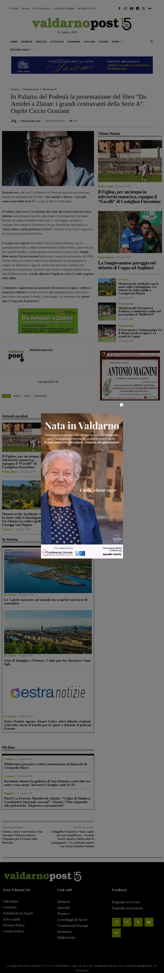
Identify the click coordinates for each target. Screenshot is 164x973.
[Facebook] (119, 9)
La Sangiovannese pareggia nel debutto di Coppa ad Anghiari (71, 459)
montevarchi (40, 395)
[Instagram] (125, 9)
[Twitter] (144, 9)
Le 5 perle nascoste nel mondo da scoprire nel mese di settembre (45, 601)
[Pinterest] (121, 119)
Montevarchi (50, 89)
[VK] (130, 119)
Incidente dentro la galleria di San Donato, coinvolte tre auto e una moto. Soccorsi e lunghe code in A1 (47, 783)
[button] (151, 42)
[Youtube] (131, 9)
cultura (16, 395)
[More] (149, 119)
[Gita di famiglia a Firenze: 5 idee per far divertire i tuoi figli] (48, 632)
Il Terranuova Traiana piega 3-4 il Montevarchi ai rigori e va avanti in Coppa (140, 333)
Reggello (9, 793)
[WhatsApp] (140, 119)
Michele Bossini (30, 121)
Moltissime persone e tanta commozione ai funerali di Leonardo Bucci (45, 766)
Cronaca (7, 529)
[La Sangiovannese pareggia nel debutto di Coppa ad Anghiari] (72, 437)
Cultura (15, 89)
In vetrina (10, 594)
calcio (27, 395)
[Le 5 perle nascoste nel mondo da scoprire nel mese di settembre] (48, 571)
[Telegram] (138, 9)
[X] (112, 119)
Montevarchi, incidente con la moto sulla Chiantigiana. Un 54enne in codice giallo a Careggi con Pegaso (23, 519)
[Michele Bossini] (14, 121)
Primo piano (9, 471)
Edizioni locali (31, 89)
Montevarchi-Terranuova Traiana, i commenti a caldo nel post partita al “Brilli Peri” (71, 519)
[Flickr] (150, 9)
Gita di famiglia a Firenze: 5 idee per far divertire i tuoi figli (47, 662)
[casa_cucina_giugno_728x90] (82, 65)
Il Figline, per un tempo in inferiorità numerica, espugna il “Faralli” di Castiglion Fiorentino (22, 461)
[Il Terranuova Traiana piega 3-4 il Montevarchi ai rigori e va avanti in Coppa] (107, 333)
